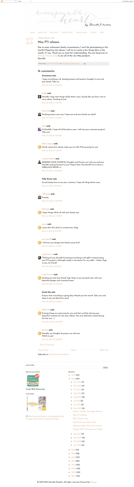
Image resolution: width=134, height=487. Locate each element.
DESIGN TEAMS (66, 32)
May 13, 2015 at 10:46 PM (52, 201)
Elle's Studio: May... (81, 419)
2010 (73, 465)
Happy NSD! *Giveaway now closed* (88, 429)
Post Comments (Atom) (59, 354)
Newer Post (43, 350)
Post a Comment (47, 345)
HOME (32, 32)
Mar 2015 (78, 438)
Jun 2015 (77, 405)
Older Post (104, 350)
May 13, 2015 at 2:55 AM (52, 136)
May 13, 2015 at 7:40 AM (52, 151)
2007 (73, 476)
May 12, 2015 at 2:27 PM (52, 103)
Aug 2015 (78, 397)
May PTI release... (80, 415)
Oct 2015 (77, 390)
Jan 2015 (77, 445)
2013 (73, 454)
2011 (73, 461)
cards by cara (47, 274)
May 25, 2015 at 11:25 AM (52, 322)
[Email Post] (84, 64)
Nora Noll (46, 111)
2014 (73, 450)
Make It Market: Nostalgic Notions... (88, 411)
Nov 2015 (78, 386)
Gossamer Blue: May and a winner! (87, 426)
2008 (73, 472)
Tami (44, 126)
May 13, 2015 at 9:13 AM (51, 186)
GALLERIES (54, 32)
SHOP (102, 32)
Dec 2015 (78, 382)
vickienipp (46, 194)
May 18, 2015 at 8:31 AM (51, 266)
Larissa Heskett (48, 159)
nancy (44, 224)
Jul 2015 (77, 401)
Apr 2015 (77, 434)
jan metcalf (47, 239)
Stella (44, 93)
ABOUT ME (42, 32)
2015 (73, 379)
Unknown (46, 209)
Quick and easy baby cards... (85, 422)
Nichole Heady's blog (47, 56)
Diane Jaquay (47, 144)
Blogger (93, 482)
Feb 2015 (77, 441)
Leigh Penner (47, 254)
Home (73, 350)
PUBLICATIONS (81, 32)
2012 (73, 457)
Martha (45, 330)
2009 (73, 469)
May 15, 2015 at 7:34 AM (52, 246)
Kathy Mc (46, 310)
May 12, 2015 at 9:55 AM (52, 85)
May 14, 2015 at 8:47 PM (51, 231)
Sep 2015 (78, 393)
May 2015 (78, 408)
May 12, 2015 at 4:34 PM (51, 118)
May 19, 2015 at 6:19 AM (52, 302)
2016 (73, 375)
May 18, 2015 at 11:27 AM (52, 284)
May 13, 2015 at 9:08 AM (52, 171)
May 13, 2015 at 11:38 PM (52, 216)
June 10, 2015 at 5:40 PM (52, 339)
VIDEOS (93, 32)
